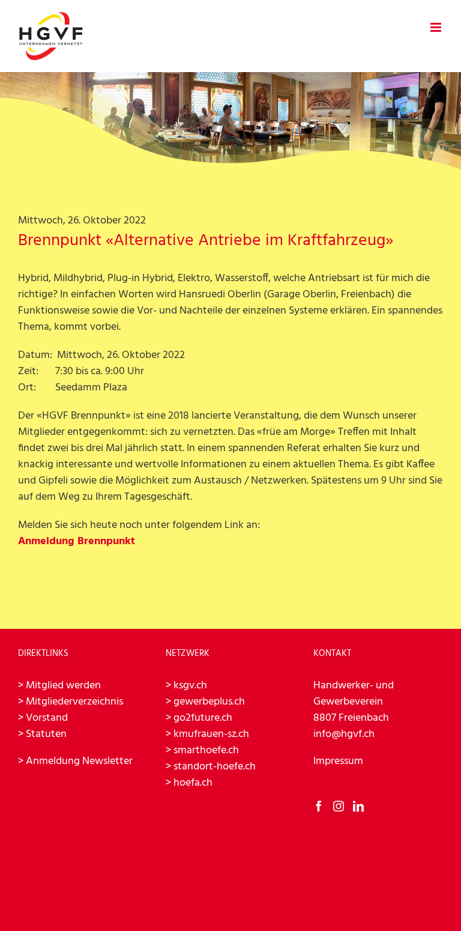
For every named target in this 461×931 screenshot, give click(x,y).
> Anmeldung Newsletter (75, 761)
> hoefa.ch (189, 783)
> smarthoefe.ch (202, 750)
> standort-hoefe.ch (211, 766)
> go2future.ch (199, 718)
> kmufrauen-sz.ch (207, 734)
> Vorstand (43, 718)
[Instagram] (338, 806)
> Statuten (42, 734)
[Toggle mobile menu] (436, 27)
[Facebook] (318, 806)
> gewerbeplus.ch (205, 702)
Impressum (338, 761)
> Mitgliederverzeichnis (70, 702)
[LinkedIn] (358, 806)
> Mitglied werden (59, 685)
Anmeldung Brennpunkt (76, 541)
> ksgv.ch (186, 685)
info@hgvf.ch (344, 734)
